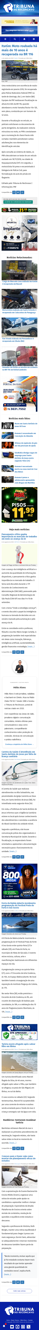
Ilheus (16, 1049)
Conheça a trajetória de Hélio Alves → (19, 744)
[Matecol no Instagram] (19, 210)
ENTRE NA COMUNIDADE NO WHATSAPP (19, 202)
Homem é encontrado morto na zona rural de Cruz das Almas (26, 469)
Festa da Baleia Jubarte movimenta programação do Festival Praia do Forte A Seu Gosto (19, 905)
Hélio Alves (23, 1320)
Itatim (16, 58)
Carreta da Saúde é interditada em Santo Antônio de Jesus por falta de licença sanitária (19, 754)
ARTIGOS (17, 542)
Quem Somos (15, 1320)
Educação (17, 1164)
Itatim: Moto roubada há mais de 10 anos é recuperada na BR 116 (19, 50)
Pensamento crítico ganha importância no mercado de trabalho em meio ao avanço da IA (19, 536)
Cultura (17, 911)
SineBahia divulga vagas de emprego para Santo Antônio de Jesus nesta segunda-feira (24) (26, 457)
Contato (30, 1320)
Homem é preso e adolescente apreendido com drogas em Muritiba (25, 480)
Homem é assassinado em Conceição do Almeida (25, 434)
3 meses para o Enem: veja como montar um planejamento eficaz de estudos (19, 1158)
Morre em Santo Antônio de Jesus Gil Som (26, 425)
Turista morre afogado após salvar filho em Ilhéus (18, 1045)
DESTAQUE (17, 759)
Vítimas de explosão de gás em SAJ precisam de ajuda (26, 444)
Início (8, 1320)
